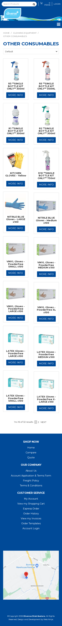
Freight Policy (31, 480)
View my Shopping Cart (31, 503)
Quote (31, 457)
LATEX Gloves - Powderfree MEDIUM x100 (46, 355)
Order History (31, 513)
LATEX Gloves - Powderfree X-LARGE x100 (46, 399)
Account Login (31, 528)
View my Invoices (31, 518)
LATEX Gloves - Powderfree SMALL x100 (15, 398)
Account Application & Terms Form (31, 475)
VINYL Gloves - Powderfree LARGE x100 (16, 309)
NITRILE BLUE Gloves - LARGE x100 (15, 219)
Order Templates (31, 523)
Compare (31, 452)
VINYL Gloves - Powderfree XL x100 (46, 310)
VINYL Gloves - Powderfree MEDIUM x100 (46, 265)
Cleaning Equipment (25, 33)
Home (6, 33)
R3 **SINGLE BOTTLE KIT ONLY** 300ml (15, 86)
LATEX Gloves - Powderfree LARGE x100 (15, 354)
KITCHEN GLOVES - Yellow (15, 174)
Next (43, 422)
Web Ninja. (48, 619)
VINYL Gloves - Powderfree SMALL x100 (16, 264)
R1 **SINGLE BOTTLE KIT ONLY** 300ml (15, 131)
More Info (15, 95)
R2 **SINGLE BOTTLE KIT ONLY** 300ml (46, 131)
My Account (31, 498)
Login (57, 4)
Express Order (31, 508)
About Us (31, 470)
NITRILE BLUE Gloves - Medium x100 (46, 220)
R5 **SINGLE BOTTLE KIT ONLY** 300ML (46, 86)
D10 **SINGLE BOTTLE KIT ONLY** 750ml (46, 176)
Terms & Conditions (31, 485)
